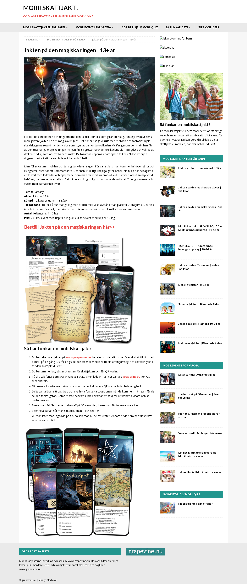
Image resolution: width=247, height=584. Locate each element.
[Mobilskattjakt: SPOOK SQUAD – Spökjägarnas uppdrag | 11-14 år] (167, 230)
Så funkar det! (177, 27)
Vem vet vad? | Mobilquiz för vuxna (200, 433)
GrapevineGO (131, 376)
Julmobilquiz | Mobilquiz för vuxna (200, 472)
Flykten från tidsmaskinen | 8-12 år (200, 168)
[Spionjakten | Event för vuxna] (167, 379)
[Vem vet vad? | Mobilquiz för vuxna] (167, 437)
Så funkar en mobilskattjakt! (185, 124)
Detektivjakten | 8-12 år (193, 284)
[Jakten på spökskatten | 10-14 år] (167, 328)
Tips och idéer (208, 27)
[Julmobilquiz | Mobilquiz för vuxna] (167, 476)
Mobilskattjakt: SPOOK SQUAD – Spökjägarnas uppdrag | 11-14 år (200, 228)
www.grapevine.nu (78, 357)
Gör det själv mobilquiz (140, 27)
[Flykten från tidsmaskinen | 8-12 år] (167, 172)
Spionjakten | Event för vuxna (197, 374)
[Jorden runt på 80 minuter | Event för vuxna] (167, 398)
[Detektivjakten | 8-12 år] (167, 289)
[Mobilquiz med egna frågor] (167, 507)
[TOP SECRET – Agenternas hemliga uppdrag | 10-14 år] (167, 250)
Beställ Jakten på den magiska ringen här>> (69, 227)
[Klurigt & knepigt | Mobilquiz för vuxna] (167, 418)
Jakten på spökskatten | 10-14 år (199, 323)
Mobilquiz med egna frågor (195, 503)
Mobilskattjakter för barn (44, 27)
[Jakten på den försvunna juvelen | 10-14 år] (167, 269)
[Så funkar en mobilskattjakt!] (191, 96)
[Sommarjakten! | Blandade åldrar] (167, 308)
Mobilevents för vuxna (93, 27)
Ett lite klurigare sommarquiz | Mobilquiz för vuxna (197, 454)
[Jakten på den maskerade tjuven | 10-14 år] (167, 191)
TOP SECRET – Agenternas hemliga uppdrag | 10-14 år (195, 247)
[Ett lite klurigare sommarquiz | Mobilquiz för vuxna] (167, 456)
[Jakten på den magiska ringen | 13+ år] (167, 211)
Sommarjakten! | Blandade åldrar (199, 304)
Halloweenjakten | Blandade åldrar (200, 343)
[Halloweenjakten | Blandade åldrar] (167, 347)
